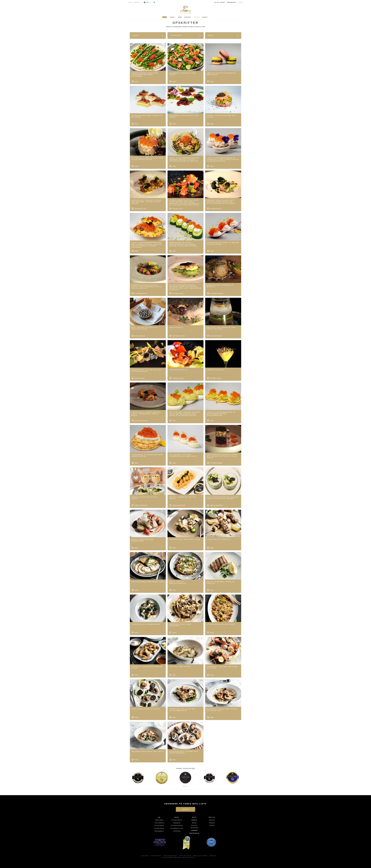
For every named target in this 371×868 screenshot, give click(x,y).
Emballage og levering (200, 855)
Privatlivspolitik (156, 855)
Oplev (176, 817)
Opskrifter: (176, 35)
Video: (211, 35)
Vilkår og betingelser (170, 855)
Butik (194, 817)
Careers (194, 830)
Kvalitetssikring (159, 828)
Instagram (212, 823)
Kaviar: (136, 35)
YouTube (212, 825)
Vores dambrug (159, 823)
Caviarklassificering (177, 825)
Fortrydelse (194, 833)
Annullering (145, 855)
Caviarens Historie (176, 820)
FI (147, 2)
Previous (130, 777)
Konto (130, 2)
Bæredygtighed (159, 831)
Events (194, 820)
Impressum (212, 855)
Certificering (176, 831)
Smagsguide (176, 823)
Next (241, 777)
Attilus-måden (159, 820)
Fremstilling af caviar (176, 828)
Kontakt (137, 2)
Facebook (212, 820)
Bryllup (194, 823)
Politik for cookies (185, 855)
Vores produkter (159, 825)
